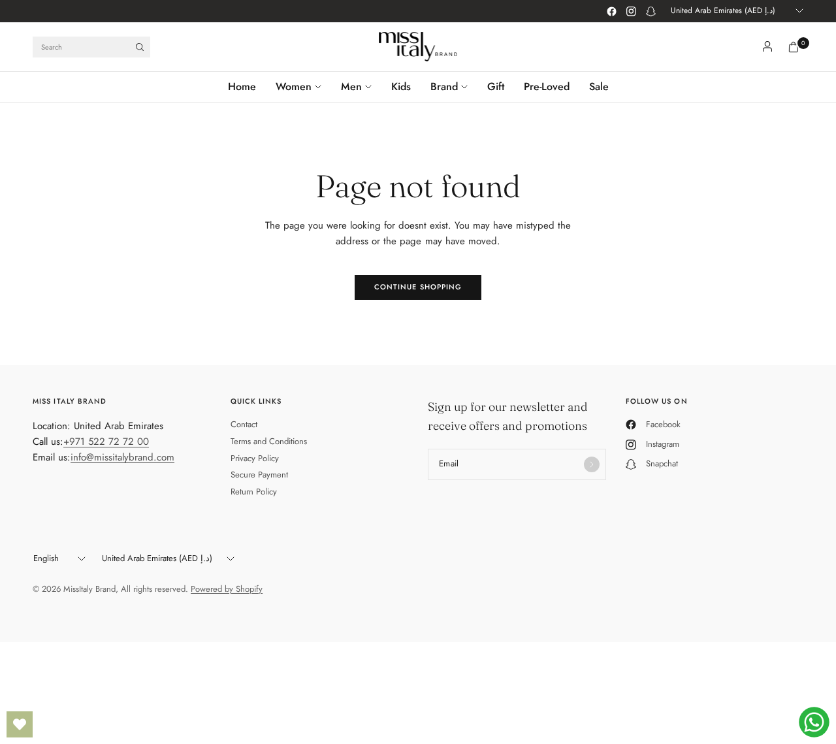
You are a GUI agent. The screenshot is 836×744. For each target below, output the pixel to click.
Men (351, 86)
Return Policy (254, 491)
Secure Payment (259, 474)
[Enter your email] (592, 464)
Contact (244, 424)
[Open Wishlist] (20, 724)
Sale (599, 86)
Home (242, 86)
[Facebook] (611, 11)
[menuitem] (247, 87)
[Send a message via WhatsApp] (814, 722)
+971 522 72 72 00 (106, 441)
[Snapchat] (650, 11)
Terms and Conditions (269, 441)
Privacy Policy (255, 458)
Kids (401, 86)
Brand (444, 86)
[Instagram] (631, 11)
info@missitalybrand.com (122, 457)
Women (294, 86)
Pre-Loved (547, 86)
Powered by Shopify (227, 589)
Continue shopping (418, 287)
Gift (495, 86)
